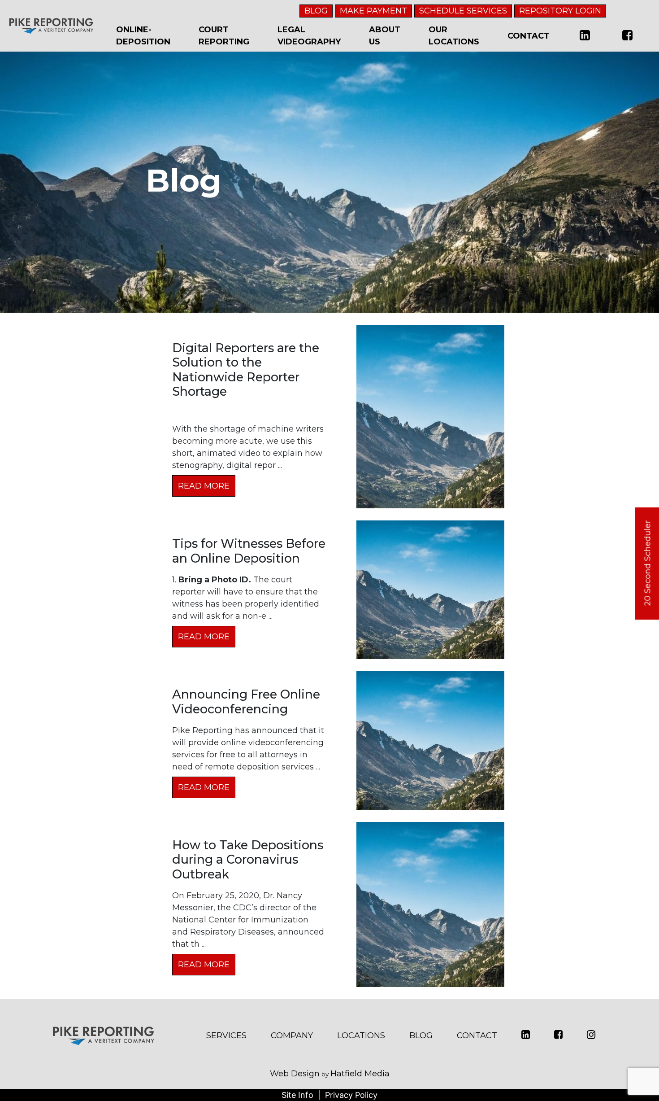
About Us (384, 36)
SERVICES (226, 1035)
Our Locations (454, 36)
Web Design (295, 1074)
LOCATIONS (361, 1035)
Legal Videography (309, 36)
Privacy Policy (351, 1095)
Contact (528, 36)
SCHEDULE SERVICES (463, 11)
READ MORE (204, 486)
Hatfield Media (360, 1074)
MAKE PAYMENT (373, 11)
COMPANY (292, 1035)
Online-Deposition (143, 36)
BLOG (316, 11)
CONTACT (477, 1035)
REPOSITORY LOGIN (560, 11)
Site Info (297, 1095)
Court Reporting (224, 36)
